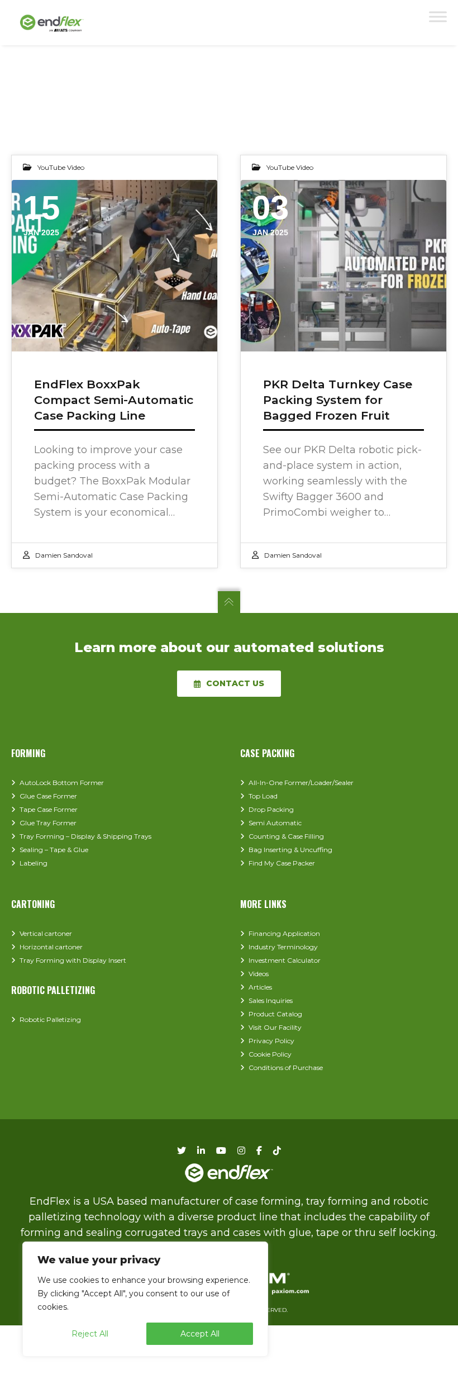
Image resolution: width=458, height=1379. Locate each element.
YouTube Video (60, 167)
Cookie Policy (270, 1054)
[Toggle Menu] (438, 16)
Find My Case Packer (282, 863)
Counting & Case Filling (286, 836)
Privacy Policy (271, 1040)
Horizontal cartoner (51, 947)
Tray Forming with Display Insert (73, 960)
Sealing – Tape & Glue (54, 849)
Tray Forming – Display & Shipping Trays (85, 836)
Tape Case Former (49, 809)
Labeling (33, 863)
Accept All (200, 1334)
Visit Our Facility (275, 1027)
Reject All (89, 1334)
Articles (260, 987)
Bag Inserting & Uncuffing (290, 849)
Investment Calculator (285, 960)
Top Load (263, 796)
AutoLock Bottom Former (62, 782)
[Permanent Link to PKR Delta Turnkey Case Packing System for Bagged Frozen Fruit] (343, 265)
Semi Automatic (275, 823)
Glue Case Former (48, 796)
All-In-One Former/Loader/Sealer (301, 782)
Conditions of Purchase (286, 1067)
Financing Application (284, 933)
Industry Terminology (283, 947)
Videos (259, 973)
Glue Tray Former (48, 823)
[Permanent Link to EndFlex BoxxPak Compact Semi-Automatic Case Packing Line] (114, 265)
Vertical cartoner (46, 933)
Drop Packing (271, 809)
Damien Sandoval (64, 555)
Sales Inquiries (271, 1000)
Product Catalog (275, 1014)
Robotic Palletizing (50, 1019)
